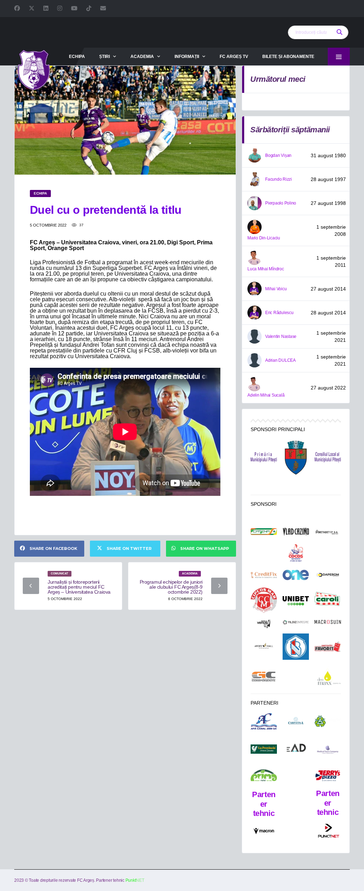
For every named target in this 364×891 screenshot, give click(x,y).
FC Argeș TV (234, 56)
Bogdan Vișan (278, 155)
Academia (142, 56)
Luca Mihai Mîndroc (265, 268)
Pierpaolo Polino (280, 203)
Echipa (77, 56)
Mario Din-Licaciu (263, 237)
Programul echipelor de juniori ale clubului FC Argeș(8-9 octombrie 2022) (171, 587)
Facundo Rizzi (278, 179)
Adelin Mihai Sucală (265, 395)
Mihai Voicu (276, 288)
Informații (187, 56)
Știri (104, 56)
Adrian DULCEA (280, 360)
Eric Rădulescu (279, 312)
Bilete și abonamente (288, 56)
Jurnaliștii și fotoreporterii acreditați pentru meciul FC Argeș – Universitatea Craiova (79, 587)
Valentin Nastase (280, 336)
